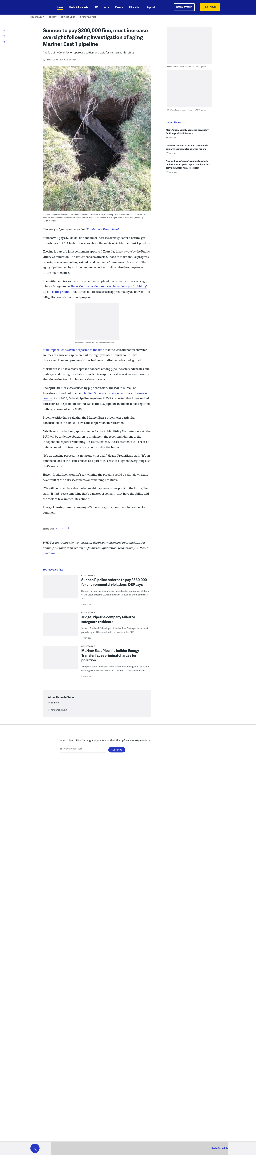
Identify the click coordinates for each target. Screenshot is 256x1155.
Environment (68, 17)
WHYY (39, 7)
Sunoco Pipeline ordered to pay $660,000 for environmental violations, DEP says (114, 582)
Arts (106, 7)
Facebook (56, 528)
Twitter (62, 528)
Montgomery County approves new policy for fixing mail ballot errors (187, 131)
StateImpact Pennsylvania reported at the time (73, 350)
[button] (35, 1148)
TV (96, 7)
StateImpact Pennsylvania (103, 229)
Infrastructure (88, 17)
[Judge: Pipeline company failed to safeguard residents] (60, 626)
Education (134, 7)
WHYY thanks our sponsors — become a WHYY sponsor (94, 342)
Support (151, 7)
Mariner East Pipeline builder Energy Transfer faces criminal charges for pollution (110, 655)
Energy (52, 17)
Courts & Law (37, 17)
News (60, 7)
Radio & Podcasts (78, 7)
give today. (50, 553)
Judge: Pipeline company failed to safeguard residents (108, 619)
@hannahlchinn (59, 709)
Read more (53, 702)
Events (119, 7)
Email (68, 528)
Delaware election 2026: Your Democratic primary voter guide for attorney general (187, 147)
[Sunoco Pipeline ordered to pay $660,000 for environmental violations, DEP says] (60, 588)
